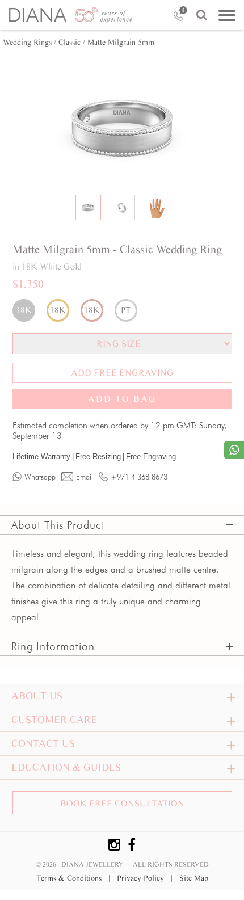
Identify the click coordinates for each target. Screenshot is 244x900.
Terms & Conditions (73, 878)
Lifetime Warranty (43, 456)
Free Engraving (151, 456)
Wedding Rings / (29, 42)
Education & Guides (66, 767)
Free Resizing (99, 456)
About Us (36, 695)
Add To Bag (122, 398)
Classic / (71, 42)
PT (126, 309)
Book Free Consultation (122, 803)
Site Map (193, 878)
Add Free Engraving (122, 372)
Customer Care (54, 719)
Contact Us (43, 743)
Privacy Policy (145, 878)
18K (23, 309)
